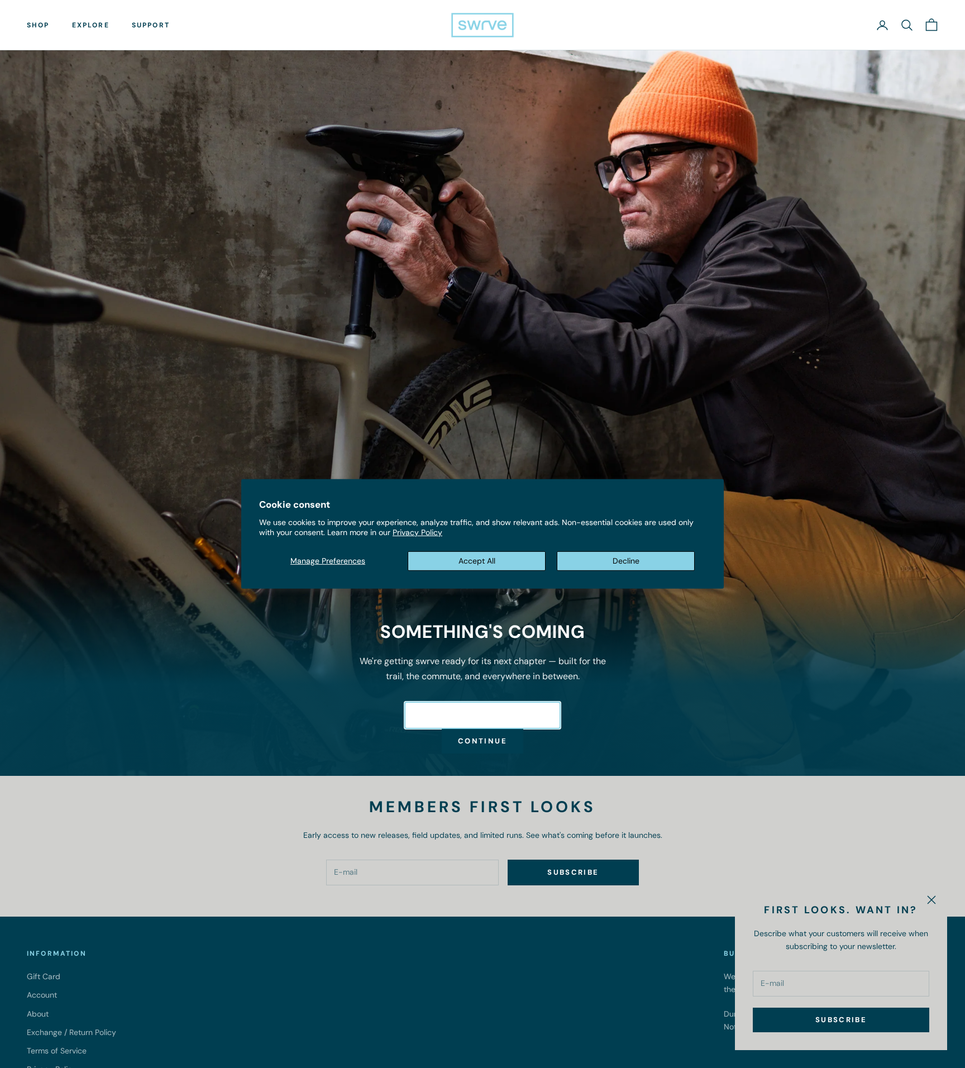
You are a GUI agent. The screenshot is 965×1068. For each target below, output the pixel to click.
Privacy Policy (417, 532)
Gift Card (43, 976)
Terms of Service (57, 1051)
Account (42, 995)
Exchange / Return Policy (71, 1032)
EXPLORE (90, 25)
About (38, 1014)
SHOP (38, 25)
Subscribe (841, 1019)
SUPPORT (151, 25)
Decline (626, 561)
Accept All (476, 561)
